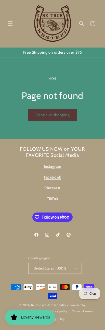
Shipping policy (55, 319)
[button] (10, 23)
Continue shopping (53, 115)
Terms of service (83, 311)
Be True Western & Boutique (50, 305)
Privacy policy (58, 311)
